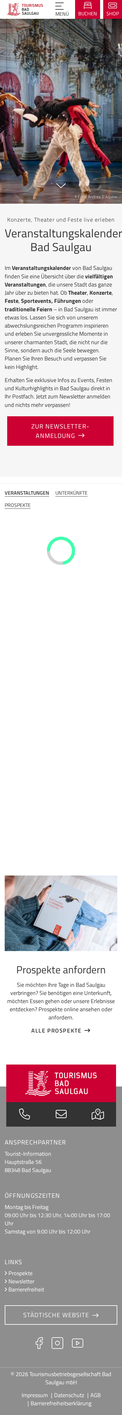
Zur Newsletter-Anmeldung (60, 430)
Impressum (35, 1395)
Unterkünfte (71, 493)
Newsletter (21, 1281)
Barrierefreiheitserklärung (61, 1403)
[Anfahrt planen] (98, 1116)
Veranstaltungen (27, 493)
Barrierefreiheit (26, 1289)
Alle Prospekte (56, 1030)
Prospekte (18, 505)
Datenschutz (69, 1395)
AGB (95, 1395)
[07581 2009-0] (24, 1116)
